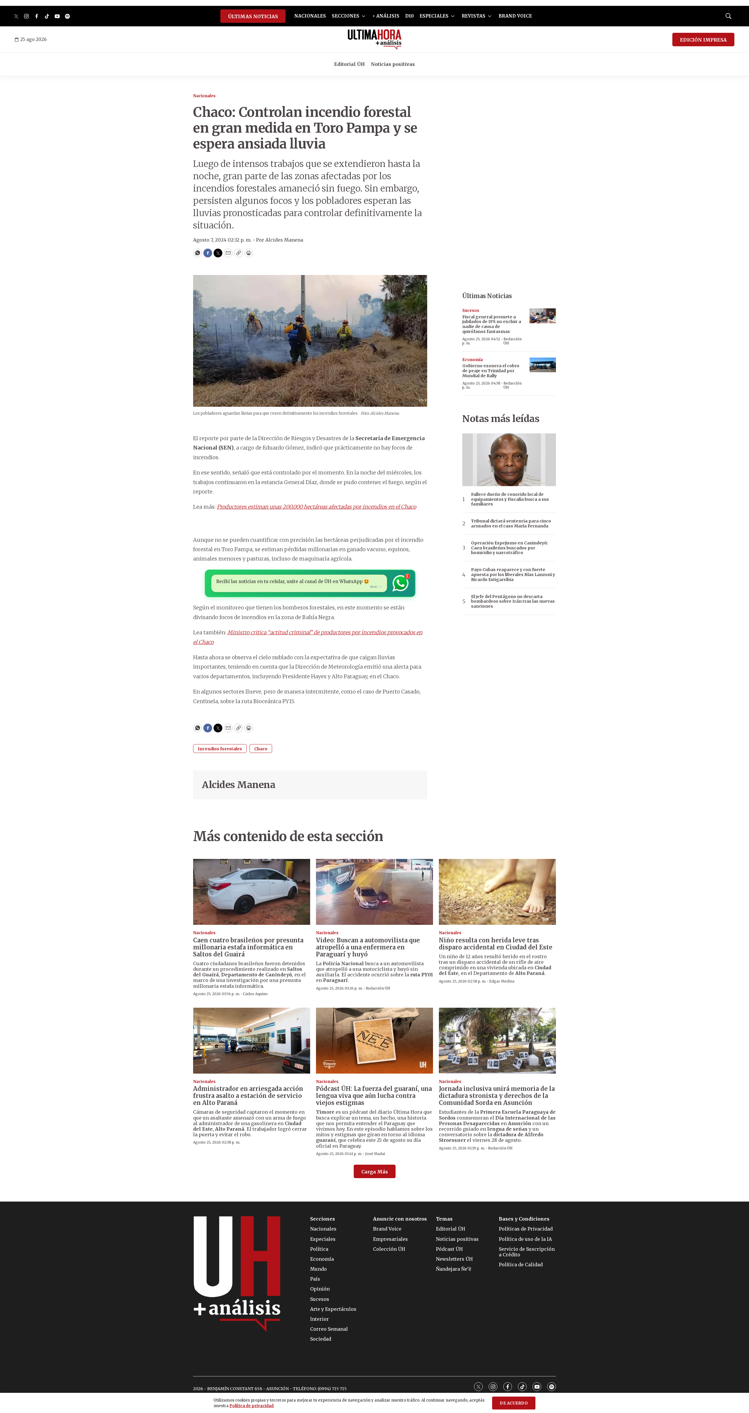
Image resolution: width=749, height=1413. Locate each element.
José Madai (375, 1153)
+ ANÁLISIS (385, 16)
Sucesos (470, 310)
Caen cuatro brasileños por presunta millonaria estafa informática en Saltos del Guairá (248, 947)
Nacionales (204, 95)
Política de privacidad (251, 1405)
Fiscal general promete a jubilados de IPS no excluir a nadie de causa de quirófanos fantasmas (491, 324)
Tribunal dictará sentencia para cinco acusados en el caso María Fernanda (511, 524)
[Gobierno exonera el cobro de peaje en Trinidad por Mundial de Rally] (543, 365)
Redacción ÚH (513, 341)
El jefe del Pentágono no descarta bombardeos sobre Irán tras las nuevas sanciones (513, 601)
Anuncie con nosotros (400, 1219)
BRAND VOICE (515, 16)
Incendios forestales (220, 748)
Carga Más (374, 1172)
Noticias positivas (393, 64)
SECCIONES (345, 16)
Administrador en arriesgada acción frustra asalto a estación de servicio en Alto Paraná (248, 1095)
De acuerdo (514, 1403)
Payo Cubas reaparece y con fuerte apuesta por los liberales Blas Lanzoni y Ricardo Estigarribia (513, 574)
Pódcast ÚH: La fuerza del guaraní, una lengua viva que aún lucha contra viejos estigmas (374, 1095)
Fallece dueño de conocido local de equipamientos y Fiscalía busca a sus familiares (510, 499)
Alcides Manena (238, 785)
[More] (363, 16)
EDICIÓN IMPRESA (703, 40)
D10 (409, 16)
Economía (472, 359)
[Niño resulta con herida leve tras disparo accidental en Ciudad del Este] (497, 892)
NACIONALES (310, 16)
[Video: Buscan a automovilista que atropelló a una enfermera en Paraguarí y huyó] (374, 892)
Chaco (260, 748)
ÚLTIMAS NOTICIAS (253, 16)
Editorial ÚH (349, 64)
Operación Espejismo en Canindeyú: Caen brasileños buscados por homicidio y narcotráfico (509, 548)
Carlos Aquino (255, 994)
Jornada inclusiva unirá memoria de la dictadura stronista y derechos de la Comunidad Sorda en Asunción (497, 1095)
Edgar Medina (501, 981)
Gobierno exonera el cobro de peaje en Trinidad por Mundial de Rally (490, 370)
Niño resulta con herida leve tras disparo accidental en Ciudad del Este (495, 944)
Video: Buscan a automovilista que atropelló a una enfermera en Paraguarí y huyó (368, 947)
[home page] (374, 39)
